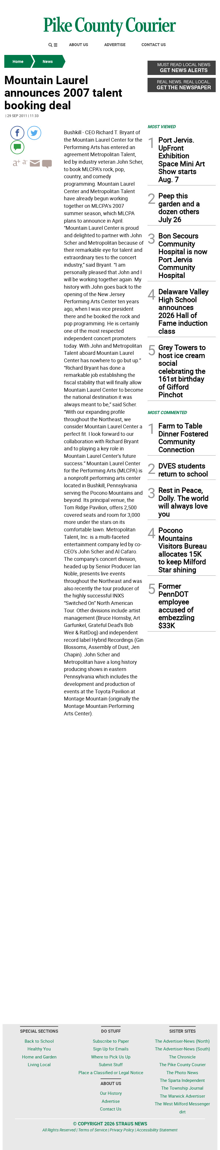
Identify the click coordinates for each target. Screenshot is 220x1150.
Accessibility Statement (157, 1130)
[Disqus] (74, 797)
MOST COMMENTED (167, 412)
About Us (78, 44)
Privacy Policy (122, 1130)
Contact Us (154, 44)
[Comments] (17, 147)
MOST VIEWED (162, 126)
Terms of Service (92, 1130)
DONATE (201, 6)
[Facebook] (17, 133)
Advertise (114, 44)
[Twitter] (34, 133)
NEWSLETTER (169, 6)
